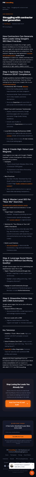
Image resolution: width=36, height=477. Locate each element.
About (31, 458)
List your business (12, 245)
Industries (5, 458)
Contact (6, 462)
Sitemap (23, 462)
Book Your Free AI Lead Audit (17, 404)
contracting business (9, 84)
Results (12, 458)
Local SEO (8, 349)
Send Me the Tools (18, 436)
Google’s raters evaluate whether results (15, 205)
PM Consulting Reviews (22, 458)
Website (25, 86)
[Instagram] (9, 466)
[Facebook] (5, 466)
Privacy (12, 462)
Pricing (20, 455)
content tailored (15, 220)
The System (13, 455)
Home (4, 7)
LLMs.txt (30, 462)
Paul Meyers (7, 24)
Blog (8, 7)
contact (9, 136)
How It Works (27, 455)
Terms (17, 462)
